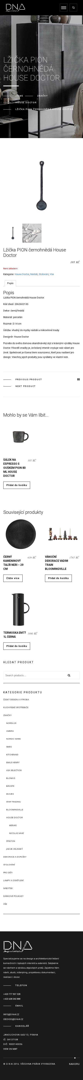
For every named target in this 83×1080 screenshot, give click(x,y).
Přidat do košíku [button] (16, 485)
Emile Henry (12, 762)
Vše (52, 274)
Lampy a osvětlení (13, 880)
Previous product (28, 379)
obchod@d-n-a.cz (13, 1019)
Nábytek (8, 888)
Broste (10, 786)
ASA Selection (14, 770)
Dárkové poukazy (13, 896)
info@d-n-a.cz (11, 1014)
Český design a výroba (16, 699)
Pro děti (8, 872)
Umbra (10, 731)
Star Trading (13, 802)
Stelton (10, 841)
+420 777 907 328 (11, 994)
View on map (10, 1049)
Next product (25, 386)
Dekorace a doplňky (14, 857)
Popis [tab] (10, 283)
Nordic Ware (13, 739)
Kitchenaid (12, 754)
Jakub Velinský (14, 849)
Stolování (44, 274)
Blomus (10, 778)
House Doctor (26, 102)
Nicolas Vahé (16, 833)
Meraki (13, 825)
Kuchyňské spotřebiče (15, 707)
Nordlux (11, 723)
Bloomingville (14, 809)
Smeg (9, 747)
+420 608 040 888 (11, 999)
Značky (42, 96)
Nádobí (34, 274)
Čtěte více (12, 578)
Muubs (10, 794)
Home (19, 96)
